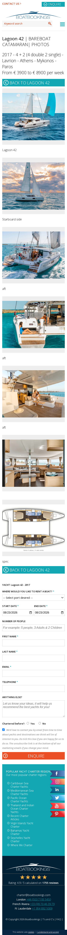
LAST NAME (9, 651)
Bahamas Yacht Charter (20, 832)
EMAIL (6, 666)
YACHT (6, 585)
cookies (31, 932)
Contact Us (10, 3)
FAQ (58, 919)
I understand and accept (48, 932)
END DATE (40, 606)
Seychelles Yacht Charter (20, 839)
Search (49, 24)
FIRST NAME (10, 636)
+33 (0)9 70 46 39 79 (42, 904)
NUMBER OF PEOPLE (13, 621)
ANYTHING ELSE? (12, 697)
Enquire (54, 4)
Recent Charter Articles (19, 817)
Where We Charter (21, 845)
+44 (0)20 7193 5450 (38, 899)
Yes (32, 723)
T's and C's (48, 919)
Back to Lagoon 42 (30, 82)
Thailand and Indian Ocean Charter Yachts (22, 808)
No (44, 723)
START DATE (10, 606)
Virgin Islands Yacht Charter (22, 824)
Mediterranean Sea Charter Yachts (22, 792)
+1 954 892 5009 (42, 908)
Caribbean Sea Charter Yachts (19, 784)
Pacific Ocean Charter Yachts (19, 799)
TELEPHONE (10, 682)
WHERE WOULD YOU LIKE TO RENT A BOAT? (28, 591)
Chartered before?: (13, 723)
